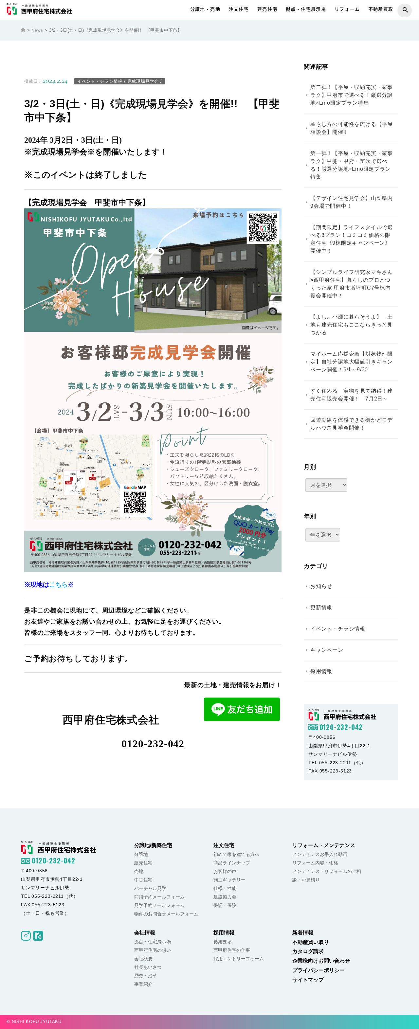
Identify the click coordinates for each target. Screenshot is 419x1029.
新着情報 (302, 932)
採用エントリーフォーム (238, 958)
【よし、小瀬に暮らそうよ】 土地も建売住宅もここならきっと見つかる (351, 324)
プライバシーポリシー (318, 970)
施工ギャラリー (229, 879)
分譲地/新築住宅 (153, 845)
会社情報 (144, 932)
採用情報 (321, 671)
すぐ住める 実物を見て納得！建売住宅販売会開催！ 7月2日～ (351, 394)
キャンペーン (326, 650)
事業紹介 (143, 984)
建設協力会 (224, 896)
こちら (58, 584)
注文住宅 (239, 9)
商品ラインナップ (231, 862)
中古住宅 (143, 879)
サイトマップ (308, 980)
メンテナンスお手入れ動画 (319, 854)
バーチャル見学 (150, 888)
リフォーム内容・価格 (315, 862)
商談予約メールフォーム (159, 896)
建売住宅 (267, 9)
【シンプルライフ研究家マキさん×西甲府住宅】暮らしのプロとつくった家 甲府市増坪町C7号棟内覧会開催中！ (351, 283)
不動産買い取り (310, 942)
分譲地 (141, 854)
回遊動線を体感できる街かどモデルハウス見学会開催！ (351, 424)
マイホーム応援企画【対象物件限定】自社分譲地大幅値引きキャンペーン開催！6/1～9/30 (351, 361)
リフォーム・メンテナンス (323, 845)
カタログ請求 (308, 951)
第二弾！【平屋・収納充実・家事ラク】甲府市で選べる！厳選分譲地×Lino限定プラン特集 (351, 95)
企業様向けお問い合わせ (321, 961)
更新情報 (321, 608)
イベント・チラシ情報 (99, 81)
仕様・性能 (224, 888)
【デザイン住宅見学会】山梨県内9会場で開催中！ (351, 202)
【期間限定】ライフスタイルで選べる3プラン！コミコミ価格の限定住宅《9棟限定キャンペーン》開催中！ (351, 239)
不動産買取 (380, 9)
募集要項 (222, 941)
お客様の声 (224, 871)
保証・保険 (224, 905)
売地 (138, 871)
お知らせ (321, 586)
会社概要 (143, 958)
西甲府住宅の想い (152, 950)
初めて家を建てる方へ (236, 854)
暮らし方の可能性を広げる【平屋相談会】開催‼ (351, 128)
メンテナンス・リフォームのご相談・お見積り (326, 875)
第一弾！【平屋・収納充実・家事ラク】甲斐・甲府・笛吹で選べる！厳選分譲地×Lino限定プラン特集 (351, 165)
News (37, 30)
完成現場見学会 (143, 81)
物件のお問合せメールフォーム (166, 913)
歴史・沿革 (145, 975)
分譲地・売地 (205, 9)
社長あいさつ (148, 967)
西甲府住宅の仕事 (231, 950)
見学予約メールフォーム (159, 905)
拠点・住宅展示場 (306, 9)
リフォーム (347, 9)
